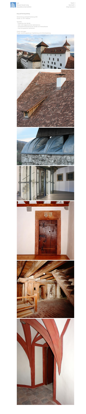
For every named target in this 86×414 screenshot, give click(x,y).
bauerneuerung (23, 5)
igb (18, 3)
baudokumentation (24, 7)
